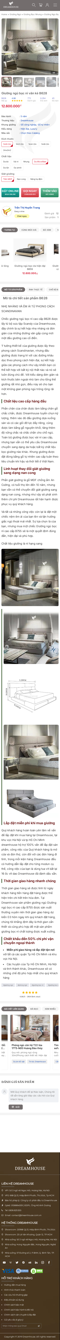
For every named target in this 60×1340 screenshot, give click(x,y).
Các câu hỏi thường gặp (16, 1295)
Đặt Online (10, 192)
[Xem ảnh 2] (6, 82)
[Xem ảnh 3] (18, 82)
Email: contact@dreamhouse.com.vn (23, 1215)
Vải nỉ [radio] (15, 161)
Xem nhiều (50, 1009)
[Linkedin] (36, 1262)
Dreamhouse (27, 120)
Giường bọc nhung (33, 14)
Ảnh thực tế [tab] (35, 289)
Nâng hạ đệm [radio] (36, 179)
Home (4, 14)
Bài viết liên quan (14, 1009)
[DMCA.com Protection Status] (37, 1271)
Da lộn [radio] (6, 167)
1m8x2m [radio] (45, 144)
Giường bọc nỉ (38, 985)
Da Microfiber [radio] (40, 161)
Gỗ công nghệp (28, 124)
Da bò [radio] (5, 161)
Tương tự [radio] (9, 230)
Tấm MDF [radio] (7, 179)
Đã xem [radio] (47, 230)
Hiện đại (25, 129)
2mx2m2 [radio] (7, 150)
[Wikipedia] (10, 1262)
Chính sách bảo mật (14, 1305)
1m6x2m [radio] (7, 144)
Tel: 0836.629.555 (13, 1210)
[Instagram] (42, 1262)
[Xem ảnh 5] (40, 82)
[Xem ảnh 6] (51, 82)
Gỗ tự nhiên (44, 124)
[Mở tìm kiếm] (34, 5)
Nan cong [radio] (21, 179)
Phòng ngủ (23, 985)
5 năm (24, 116)
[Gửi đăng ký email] (38, 1326)
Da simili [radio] (17, 167)
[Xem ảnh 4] (29, 82)
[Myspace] (30, 1262)
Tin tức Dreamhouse (37, 1061)
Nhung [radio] (26, 161)
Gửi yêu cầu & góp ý (13, 1320)
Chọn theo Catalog (30, 133)
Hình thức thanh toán (14, 1290)
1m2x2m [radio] (20, 144)
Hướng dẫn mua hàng (15, 1285)
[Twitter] (17, 1262)
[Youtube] (4, 1262)
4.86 (14, 98)
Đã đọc (34, 1009)
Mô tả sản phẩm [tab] (13, 289)
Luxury (33, 129)
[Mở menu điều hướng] (56, 5)
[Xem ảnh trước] (6, 48)
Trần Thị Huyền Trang (27, 207)
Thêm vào (50, 192)
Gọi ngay (30, 192)
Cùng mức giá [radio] (28, 230)
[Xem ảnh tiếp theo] (54, 48)
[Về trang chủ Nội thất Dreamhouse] (11, 4)
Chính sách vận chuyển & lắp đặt (20, 1315)
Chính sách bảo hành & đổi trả (18, 1310)
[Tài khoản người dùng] (47, 5)
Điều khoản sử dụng (14, 1300)
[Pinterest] (23, 1262)
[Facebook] (49, 1262)
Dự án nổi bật (18, 1061)
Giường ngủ (15, 14)
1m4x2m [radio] (32, 144)
